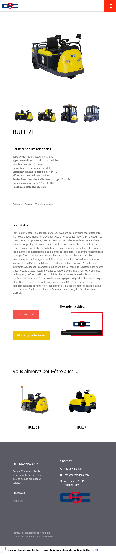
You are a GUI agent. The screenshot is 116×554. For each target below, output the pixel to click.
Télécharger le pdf (26, 314)
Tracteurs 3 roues (44, 204)
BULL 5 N (34, 427)
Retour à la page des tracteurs (31, 335)
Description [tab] (21, 225)
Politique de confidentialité (26, 533)
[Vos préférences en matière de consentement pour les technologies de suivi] (5, 549)
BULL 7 (81, 427)
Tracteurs (29, 204)
